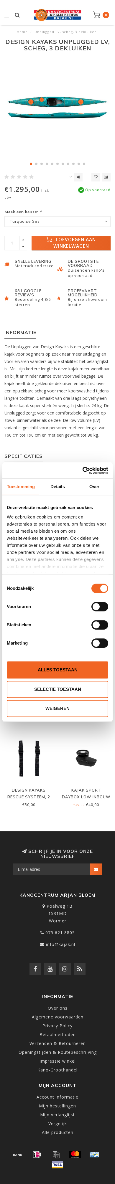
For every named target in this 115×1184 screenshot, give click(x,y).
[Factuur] (56, 1154)
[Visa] (57, 1164)
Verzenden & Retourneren (57, 1043)
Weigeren (57, 708)
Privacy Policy (57, 1025)
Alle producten (57, 1132)
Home (22, 31)
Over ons (58, 1008)
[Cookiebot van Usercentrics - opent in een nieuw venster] (82, 470)
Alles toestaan (58, 669)
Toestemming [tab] (21, 486)
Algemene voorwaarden (57, 1017)
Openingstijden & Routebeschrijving (58, 1052)
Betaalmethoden (58, 1034)
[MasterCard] (75, 1154)
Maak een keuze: (23, 211)
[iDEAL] (36, 1154)
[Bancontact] (94, 1154)
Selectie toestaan (57, 689)
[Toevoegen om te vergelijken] (106, 177)
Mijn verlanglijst (57, 1114)
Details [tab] (57, 486)
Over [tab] (94, 486)
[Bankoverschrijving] (17, 1154)
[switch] (99, 606)
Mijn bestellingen (57, 1106)
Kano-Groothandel (57, 1070)
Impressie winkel (58, 1061)
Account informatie (57, 1097)
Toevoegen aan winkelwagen (74, 243)
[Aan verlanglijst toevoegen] (95, 177)
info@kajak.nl (60, 944)
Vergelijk (57, 1123)
